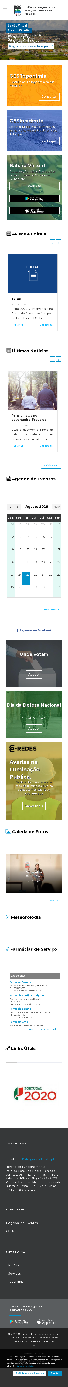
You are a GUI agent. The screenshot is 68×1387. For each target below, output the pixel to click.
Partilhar (17, 324)
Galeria (13, 1231)
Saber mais (34, 806)
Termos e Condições (41, 1341)
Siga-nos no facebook (35, 630)
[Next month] (17, 507)
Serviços (14, 1273)
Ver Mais (55, 900)
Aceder (34, 674)
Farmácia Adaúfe (20, 982)
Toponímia (15, 1281)
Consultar (49, 96)
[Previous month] (10, 507)
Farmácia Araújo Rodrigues (27, 995)
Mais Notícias (51, 465)
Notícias (13, 1265)
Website (34, 186)
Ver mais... (47, 324)
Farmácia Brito (19, 1021)
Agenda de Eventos (22, 1223)
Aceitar (55, 1373)
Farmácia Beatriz (20, 1008)
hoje (57, 506)
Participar (49, 141)
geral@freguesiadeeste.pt (35, 1159)
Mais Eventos (51, 609)
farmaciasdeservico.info (42, 1029)
